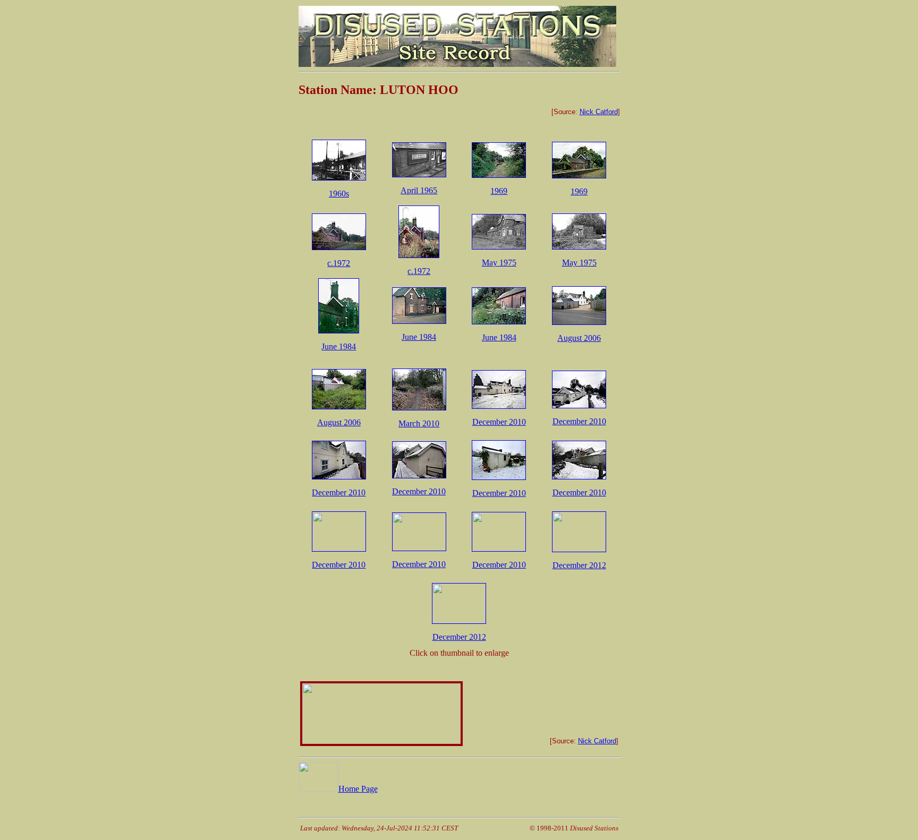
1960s (339, 193)
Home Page (358, 788)
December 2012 (579, 565)
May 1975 (499, 262)
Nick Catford (599, 112)
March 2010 (418, 423)
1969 (498, 190)
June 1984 (338, 346)
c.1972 (338, 263)
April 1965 (419, 190)
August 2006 (579, 337)
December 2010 (499, 421)
